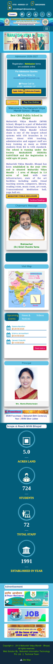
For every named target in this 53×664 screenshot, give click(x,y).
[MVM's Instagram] (42, 14)
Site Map (28, 662)
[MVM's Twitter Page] (29, 14)
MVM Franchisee (13, 418)
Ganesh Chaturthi (18, 343)
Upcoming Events (12, 319)
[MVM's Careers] (12, 15)
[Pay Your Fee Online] (31, 102)
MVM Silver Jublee (29, 421)
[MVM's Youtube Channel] (35, 14)
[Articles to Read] (12, 102)
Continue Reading (37, 200)
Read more (39, 351)
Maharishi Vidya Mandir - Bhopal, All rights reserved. (34, 650)
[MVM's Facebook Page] (22, 14)
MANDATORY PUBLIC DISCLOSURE (22, 196)
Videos (40, 318)
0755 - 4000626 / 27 (20, 4)
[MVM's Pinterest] (49, 14)
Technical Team (32, 656)
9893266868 (40, 4)
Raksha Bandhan (18, 329)
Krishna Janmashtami (20, 336)
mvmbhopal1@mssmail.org (24, 9)
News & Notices (26, 319)
